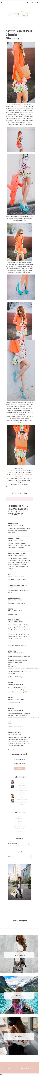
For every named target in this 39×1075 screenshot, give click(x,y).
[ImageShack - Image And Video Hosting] (6, 486)
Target (25, 104)
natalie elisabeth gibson (17, 585)
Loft (19, 823)
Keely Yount (28, 112)
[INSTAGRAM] (32, 2)
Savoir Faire (18, 106)
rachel (10, 698)
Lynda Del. (12, 651)
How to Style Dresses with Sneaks (22, 802)
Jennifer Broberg (14, 598)
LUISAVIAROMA (19, 826)
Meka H (10, 609)
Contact (20, 1068)
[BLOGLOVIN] (28, 2)
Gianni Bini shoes (18, 741)
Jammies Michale (14, 732)
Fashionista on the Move (17, 553)
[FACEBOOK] (30, 2)
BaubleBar (19, 818)
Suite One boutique (16, 108)
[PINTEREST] (35, 2)
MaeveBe (11, 708)
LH (32, 1068)
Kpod (10, 574)
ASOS (19, 816)
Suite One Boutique (17, 404)
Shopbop (19, 831)
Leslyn (10, 683)
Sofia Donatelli (14, 620)
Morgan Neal (13, 523)
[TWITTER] (38, 2)
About (8, 1068)
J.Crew (19, 821)
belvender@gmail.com (15, 726)
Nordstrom (19, 828)
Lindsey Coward (14, 538)
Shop (13, 1068)
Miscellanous (25, 27)
